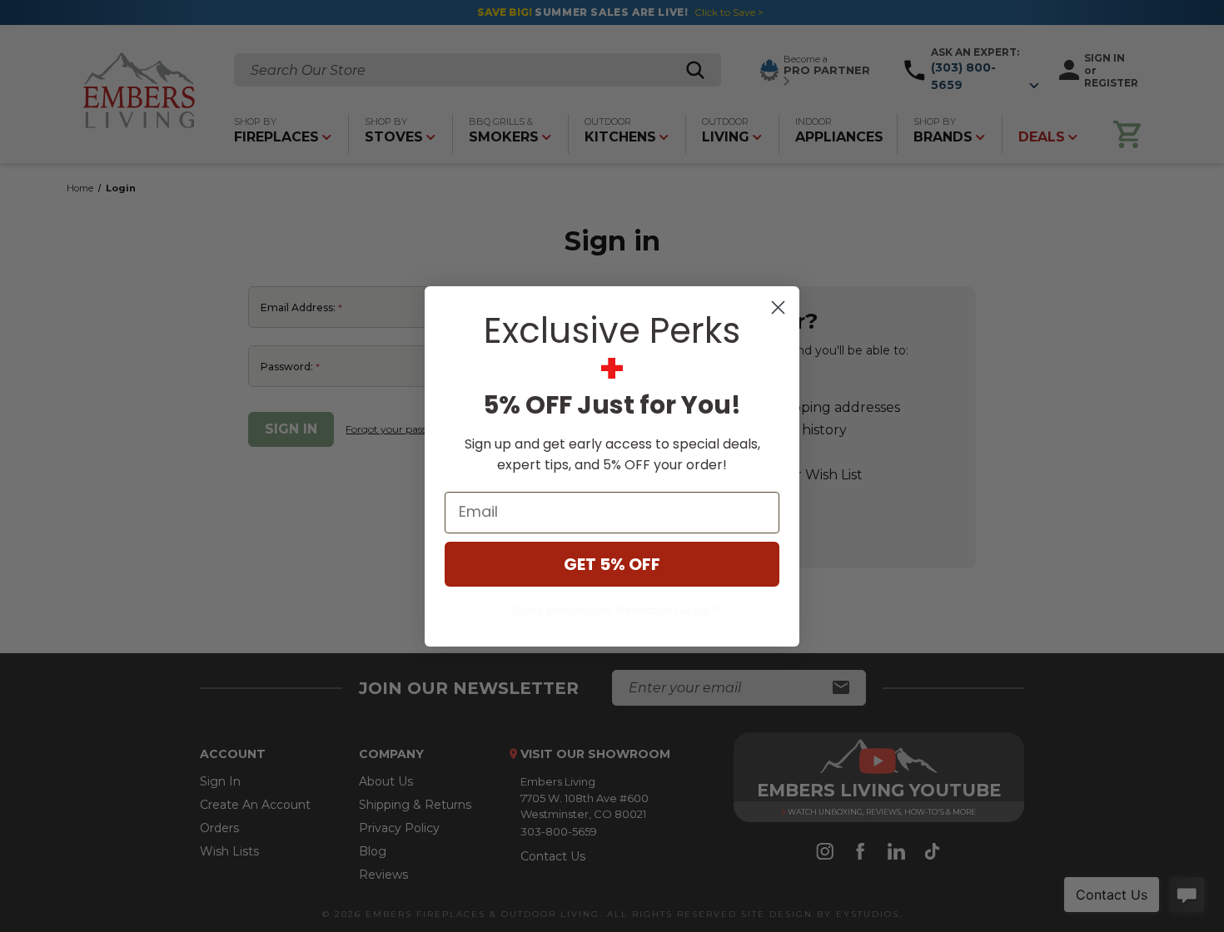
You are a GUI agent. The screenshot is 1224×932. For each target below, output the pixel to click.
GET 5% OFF (612, 564)
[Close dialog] (778, 307)
